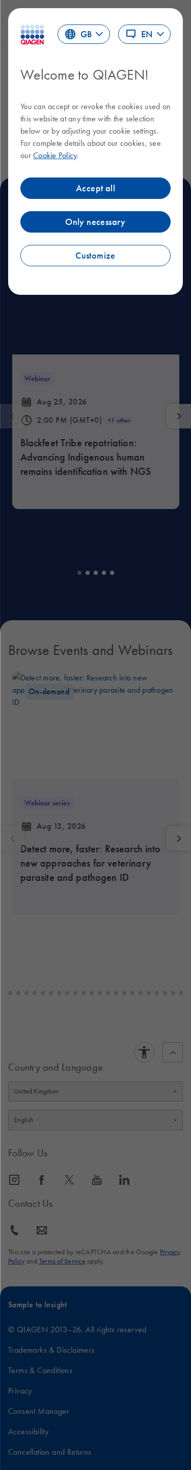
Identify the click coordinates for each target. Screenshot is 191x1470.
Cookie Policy (54, 155)
